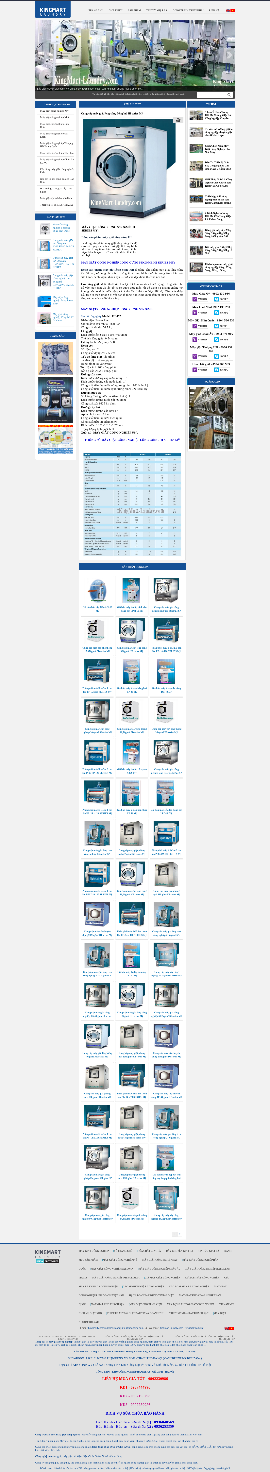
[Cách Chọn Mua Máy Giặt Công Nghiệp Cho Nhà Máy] (196, 152)
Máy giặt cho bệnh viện (145, 1304)
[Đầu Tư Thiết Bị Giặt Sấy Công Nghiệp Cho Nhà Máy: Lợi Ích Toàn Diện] (196, 170)
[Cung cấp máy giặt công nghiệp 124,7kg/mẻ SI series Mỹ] (97, 1007)
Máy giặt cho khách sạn (107, 1304)
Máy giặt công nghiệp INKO (179, 1468)
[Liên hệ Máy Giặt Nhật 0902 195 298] (200, 313)
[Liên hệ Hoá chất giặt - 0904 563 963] (200, 370)
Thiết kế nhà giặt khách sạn (189, 1313)
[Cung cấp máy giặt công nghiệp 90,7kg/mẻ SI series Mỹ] (97, 1210)
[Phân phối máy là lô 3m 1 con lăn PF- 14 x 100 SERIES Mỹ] (132, 926)
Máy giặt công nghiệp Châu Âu (159, 1268)
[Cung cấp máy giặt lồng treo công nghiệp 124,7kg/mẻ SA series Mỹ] (97, 967)
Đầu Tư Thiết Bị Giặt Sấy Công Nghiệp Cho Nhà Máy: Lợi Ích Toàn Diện (218, 167)
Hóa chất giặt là (149, 1251)
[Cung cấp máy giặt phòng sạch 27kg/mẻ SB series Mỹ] (132, 845)
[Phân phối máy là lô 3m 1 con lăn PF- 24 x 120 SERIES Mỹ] (97, 805)
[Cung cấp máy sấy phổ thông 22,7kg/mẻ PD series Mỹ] (132, 724)
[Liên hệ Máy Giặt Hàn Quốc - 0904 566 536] (200, 326)
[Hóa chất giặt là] (211, 448)
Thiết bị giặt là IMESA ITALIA (56, 204)
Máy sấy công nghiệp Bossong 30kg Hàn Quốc (61, 227)
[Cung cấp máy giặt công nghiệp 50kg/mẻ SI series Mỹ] (97, 724)
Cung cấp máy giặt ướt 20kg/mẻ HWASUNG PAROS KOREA (63, 262)
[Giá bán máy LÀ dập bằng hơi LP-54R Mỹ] (166, 805)
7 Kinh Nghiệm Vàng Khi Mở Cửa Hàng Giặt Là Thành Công (218, 216)
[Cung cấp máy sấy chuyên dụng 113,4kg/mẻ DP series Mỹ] (166, 1088)
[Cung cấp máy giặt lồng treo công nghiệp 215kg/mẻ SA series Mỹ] (166, 926)
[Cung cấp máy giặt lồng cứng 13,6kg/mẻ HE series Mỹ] (132, 886)
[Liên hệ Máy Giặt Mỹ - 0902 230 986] (200, 299)
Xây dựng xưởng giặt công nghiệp (190, 1304)
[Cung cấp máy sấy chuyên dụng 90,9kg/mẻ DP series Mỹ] (97, 926)
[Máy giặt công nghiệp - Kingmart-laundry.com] (50, 8)
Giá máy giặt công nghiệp (162, 1277)
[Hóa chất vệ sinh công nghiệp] (55, 453)
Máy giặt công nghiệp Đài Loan (112, 1268)
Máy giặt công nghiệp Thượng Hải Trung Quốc (56, 145)
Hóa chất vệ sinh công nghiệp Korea (147, 1468)
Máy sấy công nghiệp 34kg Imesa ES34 (63, 300)
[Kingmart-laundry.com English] (228, 11)
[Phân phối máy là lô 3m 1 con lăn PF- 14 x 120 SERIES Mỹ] (97, 1129)
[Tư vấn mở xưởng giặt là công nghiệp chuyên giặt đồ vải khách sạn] (196, 135)
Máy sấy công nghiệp (204, 1468)
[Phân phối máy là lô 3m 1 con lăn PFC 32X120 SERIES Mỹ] (97, 886)
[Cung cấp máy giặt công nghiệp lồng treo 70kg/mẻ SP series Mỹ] (97, 1169)
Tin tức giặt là (208, 1251)
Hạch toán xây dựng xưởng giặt (151, 1295)
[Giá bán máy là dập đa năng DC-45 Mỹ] (132, 967)
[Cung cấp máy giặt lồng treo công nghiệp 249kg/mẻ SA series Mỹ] (166, 1129)
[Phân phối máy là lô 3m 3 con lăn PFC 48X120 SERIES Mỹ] (97, 764)
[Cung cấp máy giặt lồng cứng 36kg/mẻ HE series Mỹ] (132, 643)
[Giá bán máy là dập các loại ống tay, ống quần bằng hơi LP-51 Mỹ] (166, 1169)
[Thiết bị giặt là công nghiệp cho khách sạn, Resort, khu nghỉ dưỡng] (196, 201)
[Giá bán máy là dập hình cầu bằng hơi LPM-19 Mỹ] (132, 602)
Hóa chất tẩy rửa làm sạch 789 (68, 1468)
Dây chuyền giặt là (179, 1251)
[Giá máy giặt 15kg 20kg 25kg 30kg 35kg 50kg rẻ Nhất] (196, 254)
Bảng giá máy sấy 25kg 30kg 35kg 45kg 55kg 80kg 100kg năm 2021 (218, 233)
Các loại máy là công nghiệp (189, 1286)
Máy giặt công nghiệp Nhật (55, 117)
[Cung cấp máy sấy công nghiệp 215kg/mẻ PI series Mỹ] (166, 967)
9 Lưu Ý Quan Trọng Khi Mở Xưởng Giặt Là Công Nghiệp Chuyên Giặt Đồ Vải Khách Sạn (218, 117)
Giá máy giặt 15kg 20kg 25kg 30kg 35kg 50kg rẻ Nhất (218, 250)
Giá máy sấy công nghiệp (202, 1277)
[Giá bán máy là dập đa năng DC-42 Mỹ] (166, 683)
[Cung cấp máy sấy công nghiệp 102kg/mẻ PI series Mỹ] (166, 1210)
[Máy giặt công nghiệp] (211, 415)
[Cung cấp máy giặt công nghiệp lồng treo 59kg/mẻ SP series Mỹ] (166, 602)
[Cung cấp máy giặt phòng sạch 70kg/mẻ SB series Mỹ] (97, 1088)
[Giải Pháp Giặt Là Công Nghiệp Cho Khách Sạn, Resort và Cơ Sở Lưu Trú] (196, 187)
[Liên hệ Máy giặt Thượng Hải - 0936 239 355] (200, 356)
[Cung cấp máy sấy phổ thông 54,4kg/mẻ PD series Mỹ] (132, 1210)
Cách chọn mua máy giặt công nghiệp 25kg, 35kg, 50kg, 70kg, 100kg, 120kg (219, 269)
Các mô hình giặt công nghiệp (143, 1286)
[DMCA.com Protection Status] (47, 1263)
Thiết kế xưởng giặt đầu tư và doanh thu (135, 1313)
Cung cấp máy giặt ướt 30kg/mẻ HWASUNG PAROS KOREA (63, 245)
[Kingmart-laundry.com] (48, 1257)
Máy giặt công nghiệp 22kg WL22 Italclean (63, 317)
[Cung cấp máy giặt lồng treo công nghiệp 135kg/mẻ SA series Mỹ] (97, 845)
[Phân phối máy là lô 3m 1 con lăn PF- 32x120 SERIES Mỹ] (97, 683)
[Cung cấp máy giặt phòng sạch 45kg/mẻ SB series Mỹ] (132, 1129)
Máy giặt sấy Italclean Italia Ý (56, 198)
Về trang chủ (123, 1251)
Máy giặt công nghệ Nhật (159, 1259)
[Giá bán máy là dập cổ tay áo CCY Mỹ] (132, 764)
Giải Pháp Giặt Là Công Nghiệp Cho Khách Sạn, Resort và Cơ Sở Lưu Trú (218, 184)
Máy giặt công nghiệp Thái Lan (57, 152)
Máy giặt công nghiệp (91, 316)
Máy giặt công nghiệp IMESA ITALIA (116, 1277)
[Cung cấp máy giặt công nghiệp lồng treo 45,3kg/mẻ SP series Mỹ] (166, 764)
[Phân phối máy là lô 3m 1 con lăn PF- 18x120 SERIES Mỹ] (166, 643)
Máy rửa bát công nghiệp (117, 1468)
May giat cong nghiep (94, 1468)
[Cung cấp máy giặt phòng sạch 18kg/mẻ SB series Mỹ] (166, 886)
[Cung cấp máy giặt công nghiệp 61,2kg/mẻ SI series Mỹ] (166, 1007)
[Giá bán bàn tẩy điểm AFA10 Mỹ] (97, 602)
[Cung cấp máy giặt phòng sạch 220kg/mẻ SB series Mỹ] (132, 1048)
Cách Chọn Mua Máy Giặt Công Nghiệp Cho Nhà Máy (217, 149)
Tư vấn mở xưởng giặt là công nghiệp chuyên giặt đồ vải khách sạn (219, 132)
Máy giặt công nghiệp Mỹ (54, 110)
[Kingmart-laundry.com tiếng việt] (232, 11)
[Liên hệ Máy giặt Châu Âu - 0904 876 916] (200, 340)
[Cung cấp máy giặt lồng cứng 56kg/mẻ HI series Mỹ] (129, 223)
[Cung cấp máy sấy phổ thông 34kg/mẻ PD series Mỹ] (166, 724)
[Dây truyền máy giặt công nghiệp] (55, 422)
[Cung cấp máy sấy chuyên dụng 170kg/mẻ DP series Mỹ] (166, 1048)
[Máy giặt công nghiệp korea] (55, 374)
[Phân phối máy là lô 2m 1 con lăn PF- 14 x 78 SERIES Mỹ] (132, 1088)
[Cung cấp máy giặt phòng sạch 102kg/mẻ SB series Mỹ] (132, 1169)
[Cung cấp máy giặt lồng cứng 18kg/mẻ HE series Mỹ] (132, 1007)
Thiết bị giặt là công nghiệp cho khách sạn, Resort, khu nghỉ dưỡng (218, 199)
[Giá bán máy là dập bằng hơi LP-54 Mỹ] (132, 805)
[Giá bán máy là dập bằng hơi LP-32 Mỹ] (132, 683)
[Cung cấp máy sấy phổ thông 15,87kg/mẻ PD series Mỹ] (97, 643)
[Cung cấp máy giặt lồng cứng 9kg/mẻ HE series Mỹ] (97, 1048)
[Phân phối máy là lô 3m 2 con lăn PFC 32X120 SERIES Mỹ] (166, 845)
